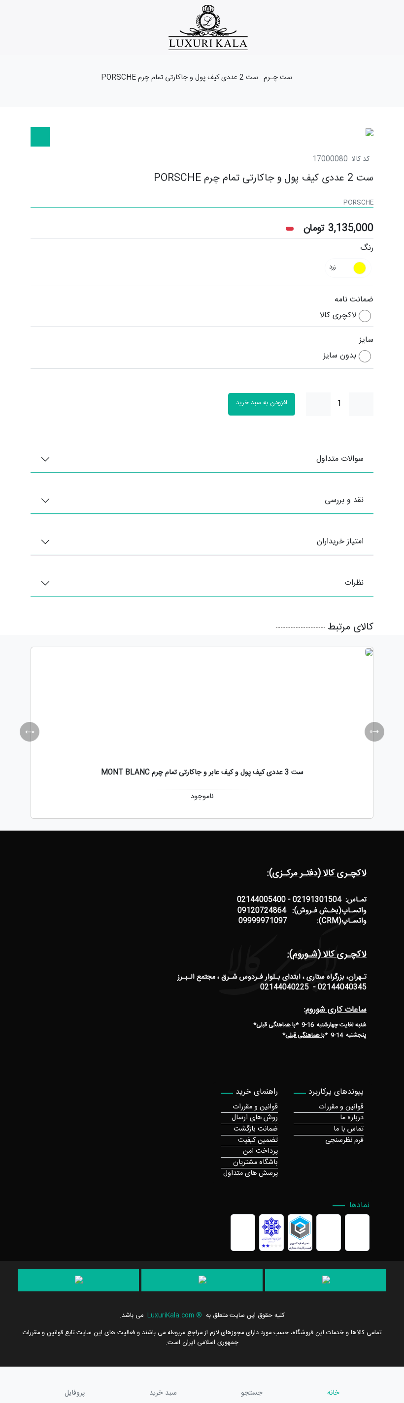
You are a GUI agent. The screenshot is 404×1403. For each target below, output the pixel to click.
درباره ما (352, 1118)
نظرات (354, 583)
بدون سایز (339, 356)
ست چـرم (278, 78)
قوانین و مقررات (341, 1107)
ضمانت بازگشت (256, 1129)
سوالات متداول (340, 459)
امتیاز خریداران (340, 541)
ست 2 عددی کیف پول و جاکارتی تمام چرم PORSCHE (179, 78)
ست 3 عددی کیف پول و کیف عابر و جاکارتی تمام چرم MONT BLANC (202, 772)
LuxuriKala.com (170, 1316)
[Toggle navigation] (398, 27)
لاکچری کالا (338, 316)
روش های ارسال (255, 1118)
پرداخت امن (260, 1151)
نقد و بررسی (344, 500)
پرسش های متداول (250, 1173)
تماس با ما (349, 1129)
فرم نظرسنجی (344, 1140)
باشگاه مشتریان (255, 1162)
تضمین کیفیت (258, 1140)
